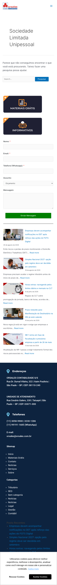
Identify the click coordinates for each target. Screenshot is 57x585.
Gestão (11, 509)
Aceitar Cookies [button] (40, 577)
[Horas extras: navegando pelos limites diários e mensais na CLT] (13, 288)
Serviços (12, 469)
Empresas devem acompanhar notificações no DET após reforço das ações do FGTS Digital (29, 530)
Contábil (12, 513)
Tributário (13, 487)
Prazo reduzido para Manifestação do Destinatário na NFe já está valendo (39, 313)
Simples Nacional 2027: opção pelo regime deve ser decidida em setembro (38, 263)
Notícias (12, 465)
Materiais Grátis (16, 457)
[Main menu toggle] (51, 6)
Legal (11, 506)
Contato (12, 461)
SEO (10, 491)
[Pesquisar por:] (19, 79)
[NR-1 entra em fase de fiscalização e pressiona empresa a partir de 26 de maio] (13, 339)
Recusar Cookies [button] (17, 577)
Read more (34, 253)
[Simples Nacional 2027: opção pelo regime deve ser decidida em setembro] (13, 263)
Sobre (11, 472)
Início (11, 454)
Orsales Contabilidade (26, 5)
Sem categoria (15, 495)
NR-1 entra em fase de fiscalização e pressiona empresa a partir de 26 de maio (38, 338)
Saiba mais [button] (33, 569)
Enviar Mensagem (28, 215)
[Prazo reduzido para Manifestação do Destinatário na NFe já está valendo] (13, 313)
